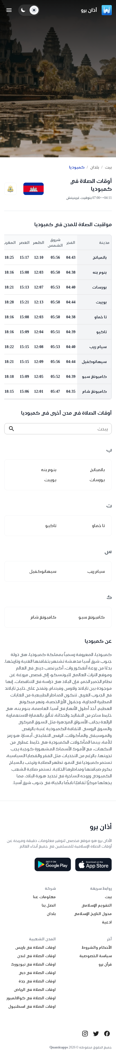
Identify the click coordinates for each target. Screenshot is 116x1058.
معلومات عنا (44, 896)
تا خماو (100, 317)
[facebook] (107, 1033)
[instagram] (85, 1033)
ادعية (107, 922)
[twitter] (96, 1033)
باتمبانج (100, 257)
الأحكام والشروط (97, 947)
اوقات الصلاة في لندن (36, 955)
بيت (108, 167)
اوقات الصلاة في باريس (35, 947)
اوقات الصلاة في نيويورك (33, 964)
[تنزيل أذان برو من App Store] (93, 864)
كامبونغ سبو (94, 376)
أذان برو (89, 10)
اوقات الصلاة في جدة (37, 981)
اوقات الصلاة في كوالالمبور (31, 998)
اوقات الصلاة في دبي (37, 972)
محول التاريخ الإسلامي (93, 913)
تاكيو (101, 332)
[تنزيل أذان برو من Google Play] (52, 864)
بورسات (99, 287)
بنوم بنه (100, 272)
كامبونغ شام (94, 391)
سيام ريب (98, 346)
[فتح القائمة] (9, 10)
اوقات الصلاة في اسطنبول (32, 1006)
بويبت (101, 302)
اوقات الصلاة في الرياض (35, 989)
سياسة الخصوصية (95, 955)
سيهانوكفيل (94, 361)
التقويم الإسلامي (96, 905)
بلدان (94, 167)
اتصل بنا (49, 905)
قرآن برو (105, 964)
